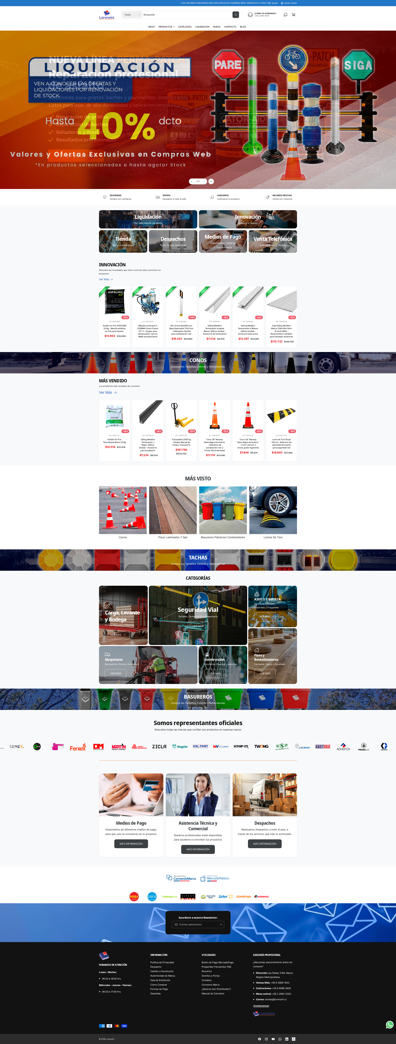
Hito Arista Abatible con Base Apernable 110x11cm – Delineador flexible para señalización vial (181, 329)
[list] (198, 197)
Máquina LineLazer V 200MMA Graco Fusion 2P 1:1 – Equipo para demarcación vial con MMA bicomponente (147, 331)
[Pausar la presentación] (211, 181)
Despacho (155, 966)
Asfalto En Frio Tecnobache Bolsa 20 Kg (114, 440)
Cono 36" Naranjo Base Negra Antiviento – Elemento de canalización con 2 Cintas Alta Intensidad (214, 445)
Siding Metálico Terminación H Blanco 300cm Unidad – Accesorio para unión (248, 329)
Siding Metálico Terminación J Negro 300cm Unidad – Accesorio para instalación (148, 445)
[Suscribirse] (220, 924)
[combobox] (191, 15)
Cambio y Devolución (162, 971)
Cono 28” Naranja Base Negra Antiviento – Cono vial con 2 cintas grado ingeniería (248, 443)
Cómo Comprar (158, 984)
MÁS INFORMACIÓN (131, 843)
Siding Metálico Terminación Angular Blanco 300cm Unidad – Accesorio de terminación (215, 329)
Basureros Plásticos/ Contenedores (223, 537)
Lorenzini (110, 1039)
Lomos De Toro (273, 537)
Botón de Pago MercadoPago (218, 962)
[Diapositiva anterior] (192, 181)
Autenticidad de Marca (162, 975)
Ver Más (104, 279)
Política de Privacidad (162, 962)
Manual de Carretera (213, 993)
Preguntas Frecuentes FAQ (216, 966)
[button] (166, 26)
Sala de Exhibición (160, 980)
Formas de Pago (159, 989)
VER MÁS (198, 625)
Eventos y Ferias (211, 975)
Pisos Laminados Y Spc (172, 537)
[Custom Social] (293, 1039)
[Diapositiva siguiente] (204, 181)
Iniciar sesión (290, 3)
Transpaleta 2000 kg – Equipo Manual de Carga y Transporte (181, 442)
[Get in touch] (286, 15)
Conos (123, 537)
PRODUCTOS (165, 26)
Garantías (155, 993)
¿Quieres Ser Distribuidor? (216, 989)
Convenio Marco (211, 984)
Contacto (207, 980)
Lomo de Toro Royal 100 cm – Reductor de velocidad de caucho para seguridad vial (281, 443)
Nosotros (207, 971)
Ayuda (275, 3)
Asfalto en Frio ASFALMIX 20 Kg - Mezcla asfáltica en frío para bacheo (114, 328)
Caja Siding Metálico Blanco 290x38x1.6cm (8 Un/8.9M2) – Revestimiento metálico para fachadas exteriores (281, 331)
